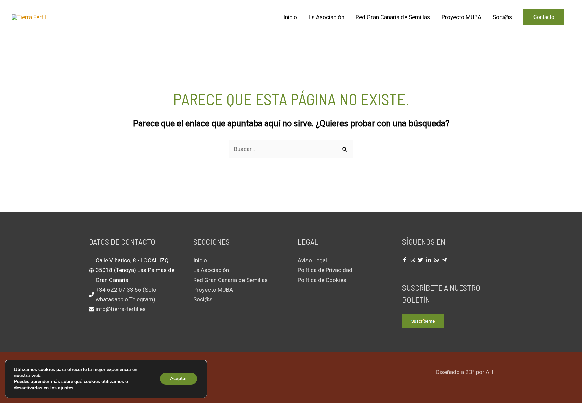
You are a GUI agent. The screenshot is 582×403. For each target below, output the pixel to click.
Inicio (290, 17)
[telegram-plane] (445, 259)
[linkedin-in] (429, 259)
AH (489, 372)
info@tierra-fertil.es (121, 309)
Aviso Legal (312, 260)
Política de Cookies (322, 280)
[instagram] (413, 259)
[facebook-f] (405, 259)
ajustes (65, 388)
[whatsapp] (437, 259)
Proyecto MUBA (461, 17)
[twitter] (421, 259)
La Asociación (326, 17)
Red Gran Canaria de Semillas (393, 17)
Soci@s (502, 17)
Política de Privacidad (325, 270)
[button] (543, 17)
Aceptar (178, 378)
